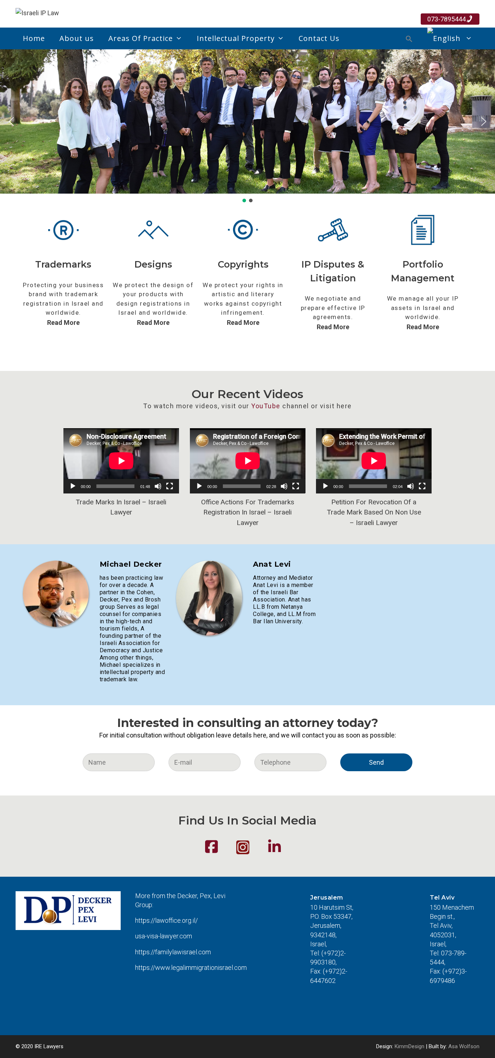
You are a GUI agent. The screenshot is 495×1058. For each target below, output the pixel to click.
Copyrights (243, 264)
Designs (153, 264)
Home (34, 38)
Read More (63, 322)
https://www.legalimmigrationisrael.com (191, 967)
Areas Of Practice (140, 38)
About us (76, 38)
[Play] (72, 486)
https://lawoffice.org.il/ (166, 920)
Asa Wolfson (463, 1046)
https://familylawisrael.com (173, 952)
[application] (121, 460)
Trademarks (63, 264)
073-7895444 (446, 19)
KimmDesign (409, 1046)
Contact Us (319, 38)
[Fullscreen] (169, 486)
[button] (409, 40)
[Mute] (158, 486)
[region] (247, 126)
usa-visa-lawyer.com (163, 936)
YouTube (265, 406)
